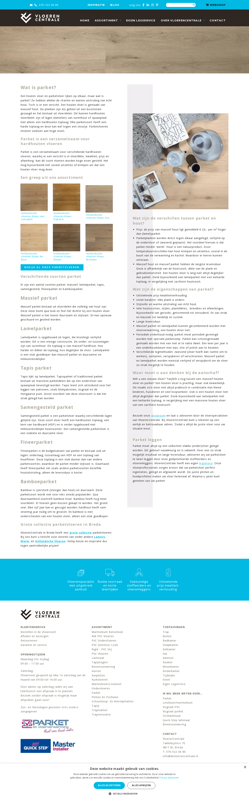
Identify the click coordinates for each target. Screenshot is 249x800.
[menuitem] (84, 20)
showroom (158, 415)
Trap (166, 632)
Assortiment (106, 20)
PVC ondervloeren (104, 640)
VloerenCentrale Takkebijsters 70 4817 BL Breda (174, 743)
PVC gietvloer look (105, 645)
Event (166, 679)
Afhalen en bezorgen (35, 636)
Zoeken (194, 5)
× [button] (245, 767)
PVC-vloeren (100, 653)
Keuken (168, 662)
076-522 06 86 (48, 5)
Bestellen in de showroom (38, 632)
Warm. (25, 541)
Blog (114, 5)
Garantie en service (34, 645)
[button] (124, 794)
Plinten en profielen (105, 697)
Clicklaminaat (172, 715)
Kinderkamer (171, 671)
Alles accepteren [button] (109, 785)
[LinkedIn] (148, 4)
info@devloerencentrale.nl (180, 756)
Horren (96, 671)
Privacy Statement (169, 777)
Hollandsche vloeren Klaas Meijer (62, 256)
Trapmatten (100, 710)
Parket (96, 692)
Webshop (217, 5)
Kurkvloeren (100, 679)
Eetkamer (169, 649)
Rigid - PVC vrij (102, 649)
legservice (206, 463)
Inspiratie (96, 5)
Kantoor (168, 658)
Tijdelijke (169, 675)
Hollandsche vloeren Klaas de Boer (32, 256)
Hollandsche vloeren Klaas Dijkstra (62, 216)
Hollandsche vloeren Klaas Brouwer (95, 256)
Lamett (99, 537)
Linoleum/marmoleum (178, 702)
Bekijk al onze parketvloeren (52, 267)
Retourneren (29, 640)
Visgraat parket (173, 711)
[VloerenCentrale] (40, 17)
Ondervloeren (101, 688)
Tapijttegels (100, 662)
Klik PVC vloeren (103, 636)
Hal (165, 653)
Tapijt (96, 705)
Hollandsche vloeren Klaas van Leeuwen (32, 216)
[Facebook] (144, 4)
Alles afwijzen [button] (141, 785)
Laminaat (98, 658)
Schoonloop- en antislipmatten (113, 701)
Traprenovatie (101, 714)
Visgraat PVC (171, 707)
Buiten (167, 636)
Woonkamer (171, 666)
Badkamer (169, 640)
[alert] (124, 781)
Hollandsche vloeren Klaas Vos (98, 216)
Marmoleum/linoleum (107, 684)
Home (84, 20)
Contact (218, 20)
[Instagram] (152, 4)
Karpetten (98, 675)
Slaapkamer (171, 645)
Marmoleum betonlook (107, 632)
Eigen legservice (140, 20)
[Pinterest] (157, 4)
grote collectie (80, 532)
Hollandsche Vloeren (50, 541)
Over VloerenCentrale (181, 20)
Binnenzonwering (103, 666)
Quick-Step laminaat (176, 720)
